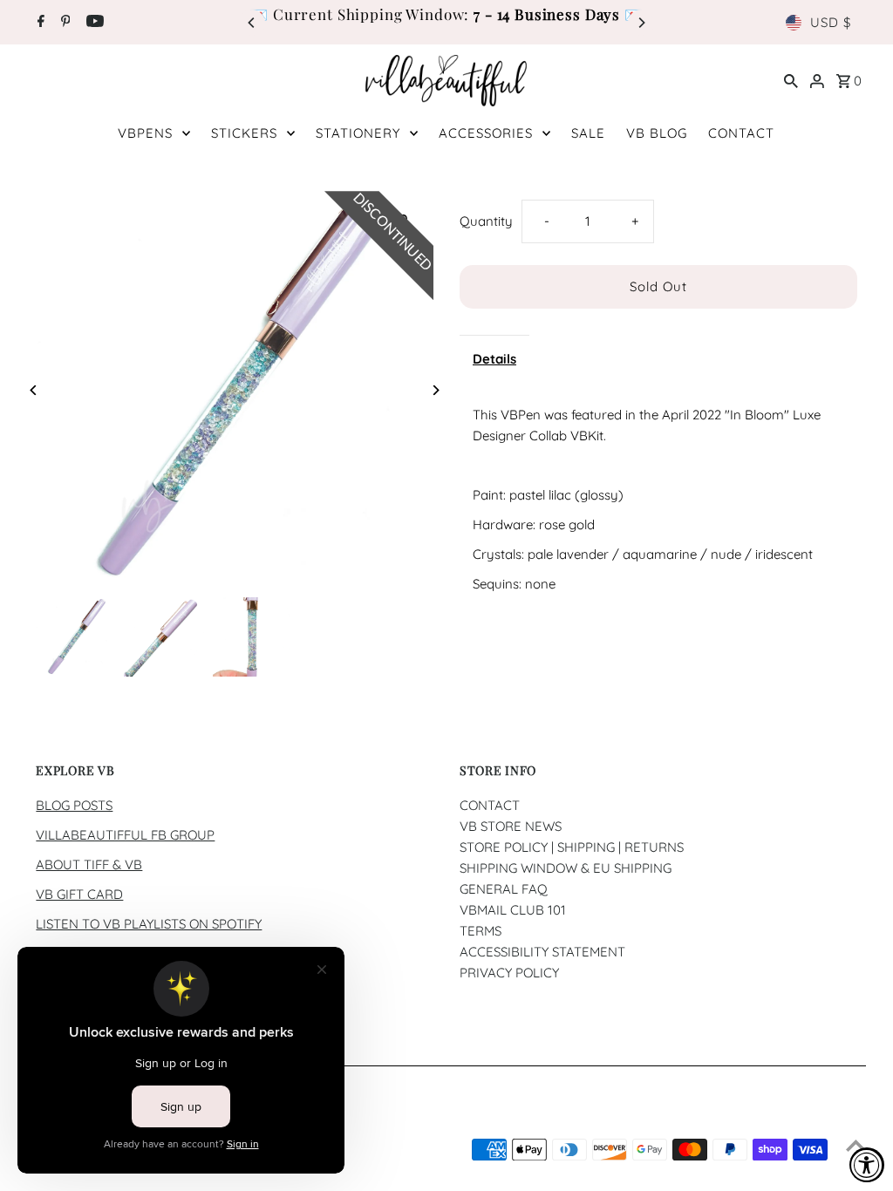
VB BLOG (656, 133)
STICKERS (244, 133)
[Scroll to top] (856, 1145)
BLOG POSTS (74, 805)
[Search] (791, 80)
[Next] (641, 23)
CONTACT (741, 133)
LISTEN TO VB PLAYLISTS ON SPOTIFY (149, 923)
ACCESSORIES (486, 133)
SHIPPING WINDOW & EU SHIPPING (565, 868)
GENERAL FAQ (504, 889)
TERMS (480, 930)
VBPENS (145, 133)
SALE (588, 133)
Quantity (486, 221)
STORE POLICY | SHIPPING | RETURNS (572, 847)
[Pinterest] (64, 22)
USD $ (830, 22)
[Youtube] (93, 22)
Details (494, 358)
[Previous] (252, 23)
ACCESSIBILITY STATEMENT (542, 951)
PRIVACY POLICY (509, 972)
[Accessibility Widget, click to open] (866, 1164)
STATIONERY (358, 133)
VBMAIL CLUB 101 (513, 910)
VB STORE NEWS (511, 826)
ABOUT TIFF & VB (89, 864)
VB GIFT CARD (79, 894)
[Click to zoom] (405, 219)
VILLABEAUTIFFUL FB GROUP (125, 835)
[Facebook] (38, 22)
